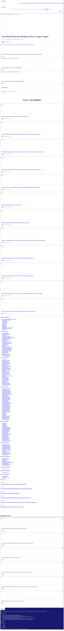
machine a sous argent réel (6, 360)
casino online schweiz (5, 377)
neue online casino (5, 472)
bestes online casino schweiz (6, 368)
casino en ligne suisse (5, 322)
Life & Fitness (42, 9)
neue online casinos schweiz (6, 336)
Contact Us (50, 9)
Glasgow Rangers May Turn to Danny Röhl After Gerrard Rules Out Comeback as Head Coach (15, 497)
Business (20, 9)
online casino (4, 376)
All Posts (16, 9)
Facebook (3, 624)
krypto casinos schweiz (5, 459)
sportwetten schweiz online (6, 449)
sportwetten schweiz (5, 367)
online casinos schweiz (5, 385)
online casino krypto (5, 454)
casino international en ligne (6, 402)
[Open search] (59, 11)
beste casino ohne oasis (5, 465)
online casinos (4, 370)
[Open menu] (62, 11)
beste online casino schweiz (6, 369)
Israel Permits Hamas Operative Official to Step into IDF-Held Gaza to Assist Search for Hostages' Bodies (21, 134)
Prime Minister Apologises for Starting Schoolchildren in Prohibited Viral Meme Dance (17, 258)
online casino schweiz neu (6, 404)
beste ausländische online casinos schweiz (8, 337)
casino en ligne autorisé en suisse (7, 343)
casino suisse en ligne (5, 380)
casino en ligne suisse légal (6, 390)
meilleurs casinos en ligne (6, 363)
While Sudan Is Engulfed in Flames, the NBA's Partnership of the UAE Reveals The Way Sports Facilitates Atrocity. (23, 151)
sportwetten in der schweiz (6, 383)
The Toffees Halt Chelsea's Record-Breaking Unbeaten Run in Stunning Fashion (13, 484)
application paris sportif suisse (6, 328)
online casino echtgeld (5, 334)
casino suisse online (5, 400)
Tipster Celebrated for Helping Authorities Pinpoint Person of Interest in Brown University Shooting (16, 488)
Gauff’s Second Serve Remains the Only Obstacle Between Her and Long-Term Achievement (18, 311)
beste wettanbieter (5, 426)
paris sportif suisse (5, 344)
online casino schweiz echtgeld (6, 338)
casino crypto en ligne (5, 355)
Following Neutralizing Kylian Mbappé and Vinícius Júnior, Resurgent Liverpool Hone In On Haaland (17, 616)
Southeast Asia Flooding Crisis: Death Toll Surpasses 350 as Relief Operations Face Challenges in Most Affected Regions (23, 240)
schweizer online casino (5, 417)
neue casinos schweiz (5, 439)
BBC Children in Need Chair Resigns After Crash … (9, 91)
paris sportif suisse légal (5, 373)
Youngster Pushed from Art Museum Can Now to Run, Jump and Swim (12, 601)
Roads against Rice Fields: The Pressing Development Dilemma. (13, 81)
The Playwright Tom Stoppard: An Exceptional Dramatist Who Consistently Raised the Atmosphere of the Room (19, 618)
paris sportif (4, 450)
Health (37, 9)
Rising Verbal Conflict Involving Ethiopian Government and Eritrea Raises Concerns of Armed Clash (17, 619)
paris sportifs (4, 359)
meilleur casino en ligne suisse (6, 342)
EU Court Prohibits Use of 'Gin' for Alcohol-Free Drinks (11, 67)
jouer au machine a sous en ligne (7, 347)
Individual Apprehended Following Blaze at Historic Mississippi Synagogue (15, 222)
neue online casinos (5, 351)
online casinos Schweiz (5, 433)
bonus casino (4, 353)
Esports (23, 9)
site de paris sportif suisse (6, 362)
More (46, 9)
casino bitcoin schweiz (5, 463)
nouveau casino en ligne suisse (6, 446)
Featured (30, 9)
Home (13, 9)
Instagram (3, 626)
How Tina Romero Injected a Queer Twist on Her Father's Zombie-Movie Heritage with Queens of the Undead (22, 293)
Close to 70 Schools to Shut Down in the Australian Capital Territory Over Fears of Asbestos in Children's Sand (21, 54)
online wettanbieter (5, 432)
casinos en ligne (4, 364)
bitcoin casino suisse (5, 361)
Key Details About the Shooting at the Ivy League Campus (25, 36)
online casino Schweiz (5, 435)
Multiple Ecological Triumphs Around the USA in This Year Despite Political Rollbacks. (17, 275)
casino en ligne (4, 320)
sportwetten (4, 345)
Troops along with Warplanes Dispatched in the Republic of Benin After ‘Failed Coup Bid (26, 3)
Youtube (3, 627)
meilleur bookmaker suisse (6, 429)
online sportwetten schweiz (6, 448)
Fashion (27, 9)
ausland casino (4, 323)
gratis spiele (4, 335)
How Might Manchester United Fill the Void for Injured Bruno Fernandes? (15, 116)
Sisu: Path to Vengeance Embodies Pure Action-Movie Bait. (9, 493)
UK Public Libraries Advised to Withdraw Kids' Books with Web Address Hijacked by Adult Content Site (21, 187)
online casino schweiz (5, 372)
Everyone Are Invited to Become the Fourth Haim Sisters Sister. (11, 617)
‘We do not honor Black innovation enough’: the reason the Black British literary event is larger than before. (21, 169)
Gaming (34, 9)
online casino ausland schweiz (6, 366)
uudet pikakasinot (4, 395)
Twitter (3, 625)
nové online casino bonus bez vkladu (7, 462)
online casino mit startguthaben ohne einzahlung (9, 319)
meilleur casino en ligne (5, 346)
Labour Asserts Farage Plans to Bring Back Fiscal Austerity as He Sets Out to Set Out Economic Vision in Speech (18, 502)
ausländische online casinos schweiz (7, 327)
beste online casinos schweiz (6, 440)
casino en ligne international (6, 340)
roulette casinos (4, 341)
